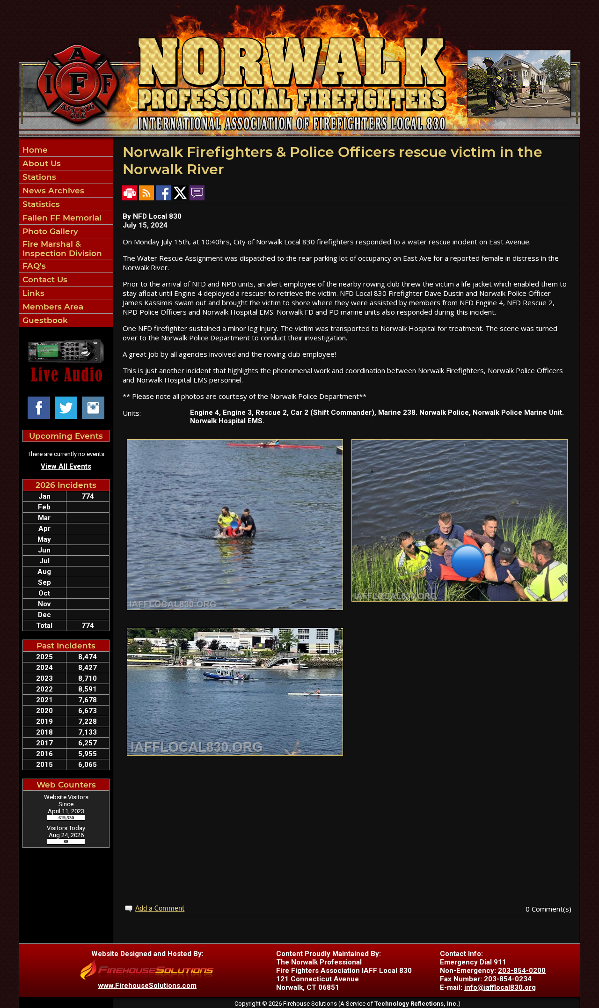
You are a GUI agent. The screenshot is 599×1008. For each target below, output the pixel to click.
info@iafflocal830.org (500, 987)
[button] (66, 163)
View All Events (66, 466)
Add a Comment (159, 908)
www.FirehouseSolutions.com (147, 985)
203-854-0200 (522, 970)
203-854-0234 (508, 979)
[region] (66, 235)
